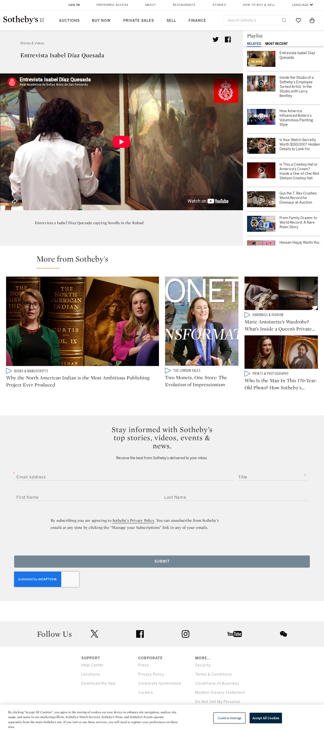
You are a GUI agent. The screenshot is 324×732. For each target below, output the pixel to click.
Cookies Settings (229, 718)
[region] (162, 718)
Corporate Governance (159, 683)
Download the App (98, 683)
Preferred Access (112, 5)
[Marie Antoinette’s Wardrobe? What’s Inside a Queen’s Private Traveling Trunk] (281, 294)
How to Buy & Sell (259, 5)
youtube (234, 634)
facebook (140, 634)
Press (143, 665)
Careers (145, 692)
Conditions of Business (217, 683)
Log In (74, 5)
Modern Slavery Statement (220, 692)
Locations (90, 674)
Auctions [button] (69, 20)
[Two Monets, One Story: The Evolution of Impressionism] (201, 322)
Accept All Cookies (265, 718)
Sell (171, 20)
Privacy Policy (151, 674)
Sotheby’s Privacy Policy (133, 520)
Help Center (92, 665)
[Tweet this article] (216, 39)
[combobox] (256, 20)
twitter (94, 634)
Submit (162, 561)
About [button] (150, 5)
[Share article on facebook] (228, 39)
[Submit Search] (284, 20)
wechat (283, 634)
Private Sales (138, 20)
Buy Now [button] (101, 20)
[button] (165, 261)
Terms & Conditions (213, 674)
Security (203, 665)
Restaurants (184, 5)
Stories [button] (219, 5)
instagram (185, 634)
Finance (197, 20)
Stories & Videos (32, 43)
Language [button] (300, 5)
